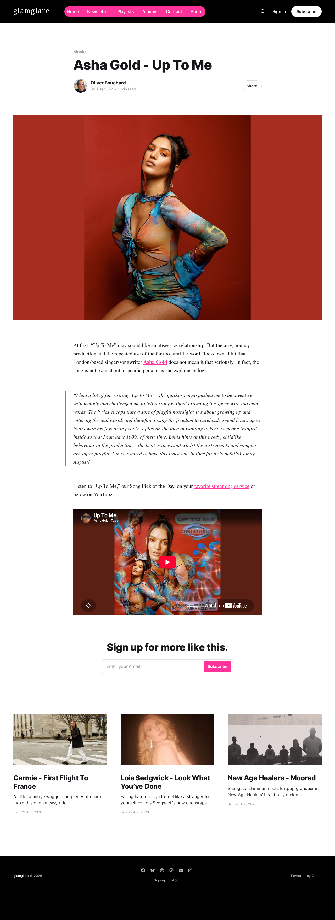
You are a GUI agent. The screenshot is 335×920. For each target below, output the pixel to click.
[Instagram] (190, 870)
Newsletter (98, 11)
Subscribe (306, 11)
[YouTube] (181, 870)
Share (252, 86)
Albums (150, 11)
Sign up (160, 880)
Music (79, 51)
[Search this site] (263, 11)
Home (73, 11)
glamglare (31, 11)
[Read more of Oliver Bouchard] (80, 86)
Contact (174, 11)
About (197, 11)
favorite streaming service (221, 485)
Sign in (279, 11)
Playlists (125, 11)
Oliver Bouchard (108, 82)
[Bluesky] (152, 870)
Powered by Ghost (306, 876)
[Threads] (162, 870)
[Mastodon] (171, 870)
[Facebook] (143, 870)
